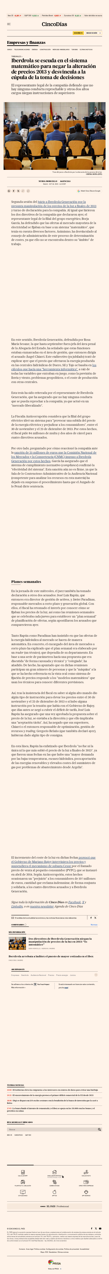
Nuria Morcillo (48, 181)
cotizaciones (22, 1195)
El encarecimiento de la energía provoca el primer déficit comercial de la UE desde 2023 (53, 1095)
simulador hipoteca (54, 1175)
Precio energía (62, 975)
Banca (9, 49)
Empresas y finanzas (26, 43)
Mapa (42, 1252)
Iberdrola (25, 975)
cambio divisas (54, 1185)
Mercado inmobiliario (61, 49)
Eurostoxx (19, 1135)
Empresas (15, 975)
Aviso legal (29, 1249)
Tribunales (16, 56)
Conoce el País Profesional (54, 1206)
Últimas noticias (86, 49)
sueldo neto (86, 1175)
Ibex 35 (10, 16)
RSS (46, 1252)
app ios (54, 1195)
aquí (66, 987)
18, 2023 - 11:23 (57, 184)
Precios (51, 975)
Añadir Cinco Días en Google (90, 191)
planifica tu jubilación (23, 1185)
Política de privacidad (71, 1249)
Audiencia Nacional (38, 975)
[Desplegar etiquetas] (96, 975)
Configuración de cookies (54, 1249)
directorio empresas (86, 1185)
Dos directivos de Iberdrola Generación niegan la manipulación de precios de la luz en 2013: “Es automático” (60, 942)
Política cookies (39, 1249)
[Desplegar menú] (9, 24)
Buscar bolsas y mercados (20, 1122)
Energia (35, 49)
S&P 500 (27, 16)
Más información (18, 987)
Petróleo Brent (47, 16)
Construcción (45, 49)
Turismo (75, 49)
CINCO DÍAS (12, 960)
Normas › (94, 925)
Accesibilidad (84, 1249)
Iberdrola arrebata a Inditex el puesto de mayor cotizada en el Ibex (51, 956)
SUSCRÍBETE (78, 33)
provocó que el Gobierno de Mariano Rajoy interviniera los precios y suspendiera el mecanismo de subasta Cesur (53, 862)
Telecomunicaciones (22, 49)
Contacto (22, 1249)
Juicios (73, 975)
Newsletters (53, 1252)
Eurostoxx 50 (69, 16)
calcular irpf (23, 1175)
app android (86, 1195)
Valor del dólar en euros (93, 16)
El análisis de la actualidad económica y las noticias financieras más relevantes (45, 918)
